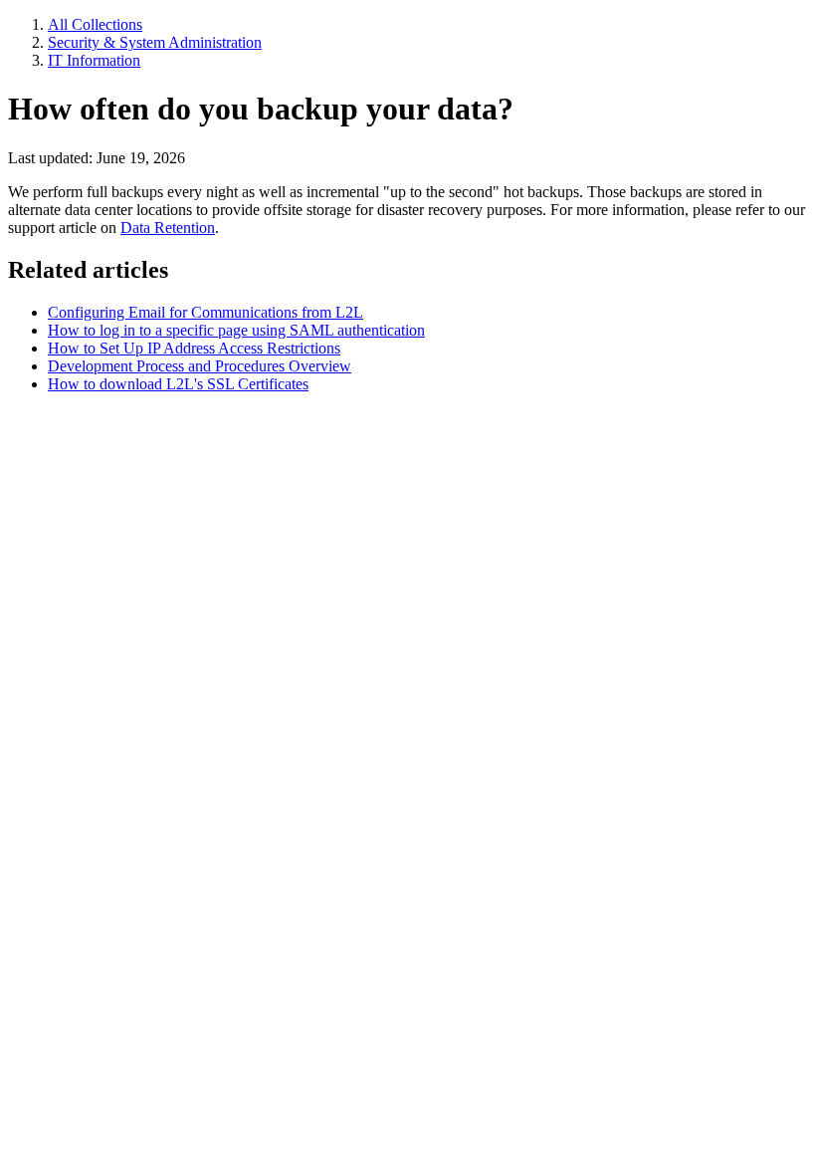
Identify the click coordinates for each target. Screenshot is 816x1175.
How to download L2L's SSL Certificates (178, 383)
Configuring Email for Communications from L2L (205, 312)
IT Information (94, 60)
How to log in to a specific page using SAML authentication (236, 330)
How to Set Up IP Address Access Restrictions (194, 348)
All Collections (95, 24)
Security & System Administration (155, 42)
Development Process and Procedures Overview (199, 365)
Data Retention (167, 227)
